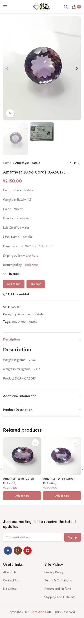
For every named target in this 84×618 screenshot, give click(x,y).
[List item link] (20, 572)
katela (33, 322)
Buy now (36, 283)
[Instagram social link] (18, 550)
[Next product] (79, 163)
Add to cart (13, 283)
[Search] (66, 7)
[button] (22, 495)
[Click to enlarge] (10, 113)
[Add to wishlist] (35, 442)
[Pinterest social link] (27, 550)
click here (31, 256)
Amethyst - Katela (27, 163)
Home (7, 163)
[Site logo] (42, 6)
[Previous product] (71, 163)
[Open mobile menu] (5, 7)
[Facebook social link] (8, 550)
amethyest (19, 322)
